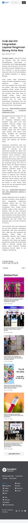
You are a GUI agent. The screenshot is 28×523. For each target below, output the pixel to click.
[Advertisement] (14, 20)
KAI (17, 263)
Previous (5, 268)
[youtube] (25, 511)
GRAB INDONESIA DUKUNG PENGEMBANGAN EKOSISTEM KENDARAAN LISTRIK (14, 110)
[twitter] (22, 511)
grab (15, 263)
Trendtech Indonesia (8, 261)
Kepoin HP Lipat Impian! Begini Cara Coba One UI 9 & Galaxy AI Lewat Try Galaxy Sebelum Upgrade (13, 386)
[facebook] (19, 511)
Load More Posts (14, 454)
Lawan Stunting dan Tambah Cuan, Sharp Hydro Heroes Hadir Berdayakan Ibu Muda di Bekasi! (13, 358)
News (3, 53)
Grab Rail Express (20, 64)
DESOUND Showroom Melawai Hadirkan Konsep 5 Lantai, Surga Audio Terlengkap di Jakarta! (13, 300)
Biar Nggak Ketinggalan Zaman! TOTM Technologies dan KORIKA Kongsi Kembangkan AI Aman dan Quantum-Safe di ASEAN (13, 444)
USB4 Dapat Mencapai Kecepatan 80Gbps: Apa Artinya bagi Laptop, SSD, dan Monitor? (13, 415)
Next (23, 268)
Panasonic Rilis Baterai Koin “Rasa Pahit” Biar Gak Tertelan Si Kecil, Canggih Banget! (13, 329)
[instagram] (16, 511)
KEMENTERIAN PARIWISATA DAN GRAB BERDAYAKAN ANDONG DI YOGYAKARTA (14, 191)
